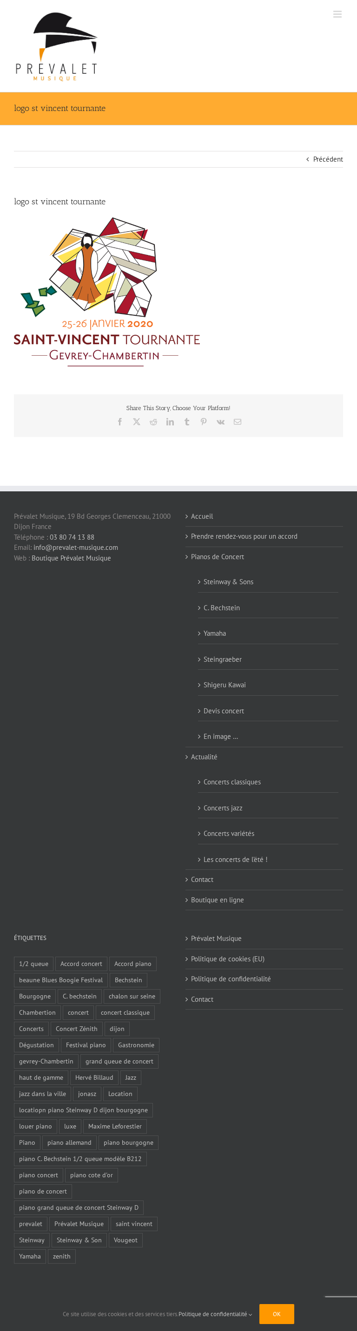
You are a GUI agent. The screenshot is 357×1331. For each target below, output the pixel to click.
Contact (202, 879)
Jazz (131, 1077)
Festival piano (86, 1045)
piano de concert (43, 1191)
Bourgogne (35, 996)
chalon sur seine (132, 996)
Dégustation (36, 1045)
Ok (277, 1314)
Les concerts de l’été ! (236, 859)
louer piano (35, 1126)
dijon (117, 1028)
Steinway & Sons (228, 581)
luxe (70, 1126)
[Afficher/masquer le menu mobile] (338, 14)
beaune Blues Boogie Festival (61, 980)
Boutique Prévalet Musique (71, 558)
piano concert (38, 1175)
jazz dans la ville (42, 1094)
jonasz (87, 1094)
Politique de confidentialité (231, 978)
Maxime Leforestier (115, 1126)
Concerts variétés (229, 833)
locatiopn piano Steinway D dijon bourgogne (83, 1110)
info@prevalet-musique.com (75, 547)
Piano (27, 1142)
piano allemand (69, 1142)
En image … (221, 736)
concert (78, 1012)
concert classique (125, 1012)
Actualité (204, 756)
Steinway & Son (79, 1240)
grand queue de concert (119, 1061)
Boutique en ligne (217, 899)
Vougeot (126, 1240)
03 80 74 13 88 (72, 537)
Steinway (32, 1240)
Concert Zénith (77, 1028)
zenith (62, 1256)
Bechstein (128, 980)
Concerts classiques (232, 781)
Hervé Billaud (94, 1077)
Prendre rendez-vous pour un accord (244, 536)
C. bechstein (80, 996)
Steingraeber (223, 659)
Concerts (31, 1028)
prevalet (30, 1224)
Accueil (202, 516)
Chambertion (37, 1012)
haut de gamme (41, 1077)
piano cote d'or (91, 1175)
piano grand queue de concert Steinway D (79, 1207)
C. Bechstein (222, 607)
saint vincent (134, 1224)
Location (120, 1094)
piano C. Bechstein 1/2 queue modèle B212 (80, 1159)
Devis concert (224, 710)
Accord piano (133, 963)
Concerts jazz (223, 807)
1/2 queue (33, 963)
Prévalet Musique (79, 1224)
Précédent (328, 159)
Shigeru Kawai (225, 684)
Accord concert (81, 963)
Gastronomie (136, 1045)
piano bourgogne (128, 1142)
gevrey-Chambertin (46, 1061)
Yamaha (215, 633)
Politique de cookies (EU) (227, 958)
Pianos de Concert (217, 556)
